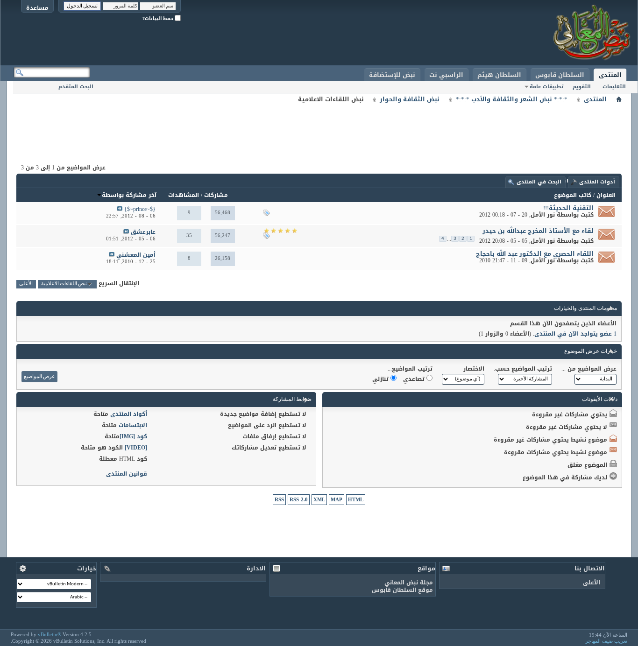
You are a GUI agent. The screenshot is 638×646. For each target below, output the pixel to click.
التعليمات (614, 86)
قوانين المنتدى (126, 474)
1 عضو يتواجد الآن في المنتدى (575, 334)
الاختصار (473, 369)
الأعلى (26, 284)
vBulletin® (49, 634)
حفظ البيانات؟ (158, 18)
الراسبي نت (446, 75)
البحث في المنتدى (539, 182)
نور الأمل (543, 215)
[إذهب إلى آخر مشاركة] (119, 209)
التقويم (582, 86)
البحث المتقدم (75, 86)
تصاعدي (414, 379)
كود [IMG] (133, 436)
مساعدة (37, 8)
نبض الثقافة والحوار (410, 99)
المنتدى (610, 75)
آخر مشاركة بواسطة (129, 195)
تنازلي (381, 379)
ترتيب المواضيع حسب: (523, 369)
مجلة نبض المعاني (408, 582)
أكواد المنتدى (128, 414)
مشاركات (216, 195)
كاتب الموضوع (572, 195)
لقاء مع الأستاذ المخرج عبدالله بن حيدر (538, 231)
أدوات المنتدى (597, 182)
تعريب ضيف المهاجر (606, 641)
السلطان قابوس (559, 75)
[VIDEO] (136, 447)
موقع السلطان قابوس (402, 590)
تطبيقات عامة (546, 86)
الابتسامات (133, 425)
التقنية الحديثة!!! (568, 208)
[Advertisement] (319, 126)
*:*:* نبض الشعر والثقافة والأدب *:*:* (511, 99)
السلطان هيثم (499, 75)
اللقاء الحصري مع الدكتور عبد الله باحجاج (535, 254)
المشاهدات (183, 195)
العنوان (606, 195)
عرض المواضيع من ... (589, 369)
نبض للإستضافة (392, 75)
